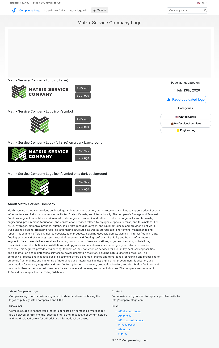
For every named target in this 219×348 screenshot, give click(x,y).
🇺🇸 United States (185, 116)
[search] (204, 11)
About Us (124, 329)
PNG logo (83, 88)
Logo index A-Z (53, 10)
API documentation (129, 311)
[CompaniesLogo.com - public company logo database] (14, 10)
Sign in (101, 10)
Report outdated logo (188, 99)
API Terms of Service (131, 320)
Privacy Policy (126, 324)
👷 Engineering (185, 130)
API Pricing (124, 315)
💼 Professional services (185, 123)
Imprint (122, 333)
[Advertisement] (109, 51)
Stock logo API (78, 10)
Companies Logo (29, 10)
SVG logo (83, 95)
